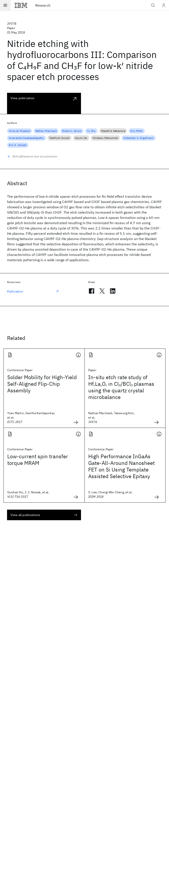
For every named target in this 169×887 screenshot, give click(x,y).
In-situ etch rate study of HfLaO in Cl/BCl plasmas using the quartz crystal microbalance (121, 387)
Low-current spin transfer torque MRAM (37, 459)
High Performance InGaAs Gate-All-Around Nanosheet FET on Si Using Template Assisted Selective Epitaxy (121, 466)
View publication (23, 98)
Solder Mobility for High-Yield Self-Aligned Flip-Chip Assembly (42, 384)
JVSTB (11, 24)
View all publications (25, 515)
